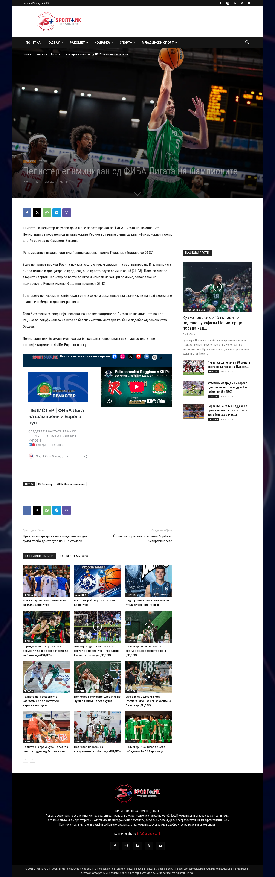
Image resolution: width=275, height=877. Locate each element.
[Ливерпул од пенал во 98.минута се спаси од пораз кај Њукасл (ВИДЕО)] (193, 367)
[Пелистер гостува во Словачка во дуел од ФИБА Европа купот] (97, 677)
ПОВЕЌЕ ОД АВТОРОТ (74, 556)
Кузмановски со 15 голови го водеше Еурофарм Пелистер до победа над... (212, 323)
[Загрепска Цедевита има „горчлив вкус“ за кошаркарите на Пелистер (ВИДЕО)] (148, 677)
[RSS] (235, 3)
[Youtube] (249, 3)
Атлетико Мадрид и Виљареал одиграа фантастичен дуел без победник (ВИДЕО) (227, 387)
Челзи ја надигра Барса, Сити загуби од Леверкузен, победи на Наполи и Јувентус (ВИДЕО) (96, 651)
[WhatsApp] (47, 212)
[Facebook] (220, 3)
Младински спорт (158, 42)
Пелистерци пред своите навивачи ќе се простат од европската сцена (41, 701)
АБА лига (80, 595)
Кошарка (102, 42)
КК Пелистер (45, 484)
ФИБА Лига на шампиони (71, 484)
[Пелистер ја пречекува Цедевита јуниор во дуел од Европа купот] (46, 727)
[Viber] (66, 212)
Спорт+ (126, 42)
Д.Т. (38, 181)
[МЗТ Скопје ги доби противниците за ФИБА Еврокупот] (46, 581)
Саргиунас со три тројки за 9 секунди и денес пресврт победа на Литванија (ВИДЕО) (45, 651)
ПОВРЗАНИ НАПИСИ (39, 556)
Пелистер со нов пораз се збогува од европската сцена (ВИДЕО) (145, 651)
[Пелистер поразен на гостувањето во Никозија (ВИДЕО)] (97, 727)
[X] (242, 3)
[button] (247, 43)
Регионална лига (194, 310)
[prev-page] (25, 760)
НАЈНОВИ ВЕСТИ (197, 252)
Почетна (33, 42)
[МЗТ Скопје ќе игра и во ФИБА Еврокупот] (97, 581)
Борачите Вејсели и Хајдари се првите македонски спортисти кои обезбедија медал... (227, 410)
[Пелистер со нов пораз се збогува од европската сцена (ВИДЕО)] (148, 627)
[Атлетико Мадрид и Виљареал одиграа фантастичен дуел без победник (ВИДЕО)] (193, 388)
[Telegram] (56, 212)
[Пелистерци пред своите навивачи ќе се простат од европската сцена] (46, 677)
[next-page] (32, 760)
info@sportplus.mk (148, 833)
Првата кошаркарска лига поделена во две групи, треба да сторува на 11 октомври (55, 538)
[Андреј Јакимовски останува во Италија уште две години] (148, 581)
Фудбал (53, 42)
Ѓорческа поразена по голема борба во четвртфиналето (142, 538)
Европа (55, 54)
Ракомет (77, 42)
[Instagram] (228, 3)
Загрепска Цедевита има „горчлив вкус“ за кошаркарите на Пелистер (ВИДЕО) (148, 701)
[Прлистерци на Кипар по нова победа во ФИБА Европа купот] (148, 727)
